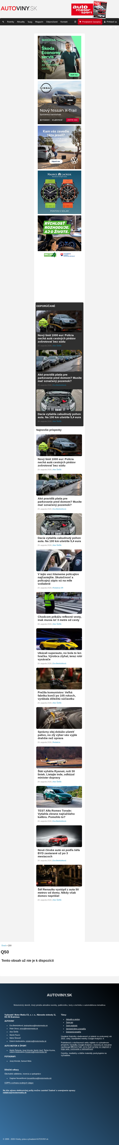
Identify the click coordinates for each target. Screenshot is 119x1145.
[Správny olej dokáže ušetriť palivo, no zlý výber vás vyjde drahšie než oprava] (59, 727)
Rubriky (10, 22)
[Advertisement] (59, 278)
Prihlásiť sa (112, 22)
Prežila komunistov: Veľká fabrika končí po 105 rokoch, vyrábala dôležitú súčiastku (57, 695)
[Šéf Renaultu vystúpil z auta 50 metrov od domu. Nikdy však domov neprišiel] (59, 885)
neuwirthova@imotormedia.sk (39, 1078)
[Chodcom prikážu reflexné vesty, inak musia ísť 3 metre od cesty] (59, 612)
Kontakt (64, 22)
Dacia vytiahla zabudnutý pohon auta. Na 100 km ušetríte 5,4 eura (59, 416)
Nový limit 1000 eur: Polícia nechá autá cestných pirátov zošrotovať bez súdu (57, 338)
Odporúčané (52, 22)
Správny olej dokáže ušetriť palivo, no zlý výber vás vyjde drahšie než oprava (57, 735)
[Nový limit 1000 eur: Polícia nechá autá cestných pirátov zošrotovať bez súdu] (59, 331)
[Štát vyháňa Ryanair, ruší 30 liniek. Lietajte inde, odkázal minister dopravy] (59, 767)
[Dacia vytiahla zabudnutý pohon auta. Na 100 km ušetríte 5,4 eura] (59, 410)
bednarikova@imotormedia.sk (36, 1025)
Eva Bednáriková (59, 385)
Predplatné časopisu (91, 22)
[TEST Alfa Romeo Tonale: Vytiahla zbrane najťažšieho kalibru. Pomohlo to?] (59, 806)
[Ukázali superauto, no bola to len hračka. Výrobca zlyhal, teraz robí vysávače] (59, 649)
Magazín (39, 22)
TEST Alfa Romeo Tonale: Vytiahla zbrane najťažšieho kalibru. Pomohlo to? (56, 814)
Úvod (3, 945)
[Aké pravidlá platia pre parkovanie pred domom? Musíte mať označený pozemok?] (59, 370)
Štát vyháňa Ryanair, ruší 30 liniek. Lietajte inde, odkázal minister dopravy (56, 774)
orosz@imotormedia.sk (29, 1029)
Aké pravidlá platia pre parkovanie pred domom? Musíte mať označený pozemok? (60, 378)
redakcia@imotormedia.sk (36, 1041)
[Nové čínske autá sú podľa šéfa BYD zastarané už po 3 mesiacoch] (59, 846)
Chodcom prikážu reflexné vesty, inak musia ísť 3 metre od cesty (59, 618)
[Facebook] (110, 27)
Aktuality (21, 22)
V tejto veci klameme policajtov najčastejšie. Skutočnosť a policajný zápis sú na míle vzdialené (58, 579)
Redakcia (56, 742)
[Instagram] (75, 22)
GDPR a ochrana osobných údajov (19, 1083)
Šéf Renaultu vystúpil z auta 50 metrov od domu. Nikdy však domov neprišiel (58, 892)
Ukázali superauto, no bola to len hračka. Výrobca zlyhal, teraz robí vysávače (60, 656)
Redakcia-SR (58, 588)
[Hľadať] (3, 22)
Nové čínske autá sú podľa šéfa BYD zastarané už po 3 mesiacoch (59, 853)
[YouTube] (115, 27)
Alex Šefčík (57, 346)
